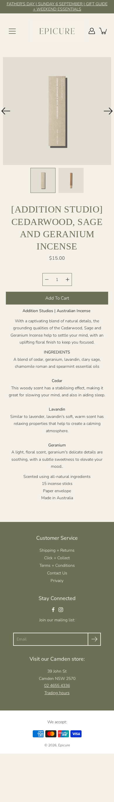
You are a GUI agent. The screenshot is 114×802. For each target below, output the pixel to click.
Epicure (64, 745)
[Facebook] (53, 609)
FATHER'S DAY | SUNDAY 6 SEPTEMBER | (46, 4)
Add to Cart (57, 298)
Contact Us (57, 573)
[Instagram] (60, 609)
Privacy (57, 580)
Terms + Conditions (57, 565)
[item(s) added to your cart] (103, 31)
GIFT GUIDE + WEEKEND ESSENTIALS (70, 6)
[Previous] (6, 111)
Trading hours (57, 693)
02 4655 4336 (57, 685)
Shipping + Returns (57, 550)
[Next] (108, 111)
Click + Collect (57, 558)
